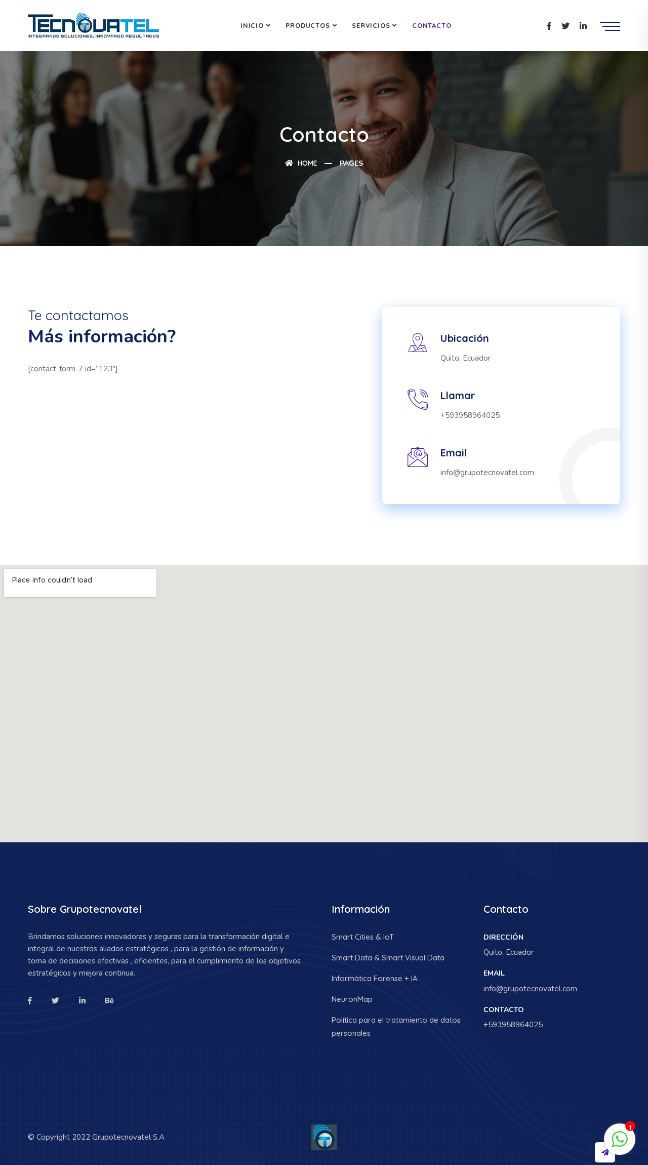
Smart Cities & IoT (363, 937)
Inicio (252, 25)
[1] (620, 1138)
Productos (308, 25)
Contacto (431, 25)
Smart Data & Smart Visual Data (388, 957)
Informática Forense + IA (375, 978)
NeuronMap (352, 999)
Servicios (371, 25)
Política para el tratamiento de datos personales (396, 1026)
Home (306, 163)
